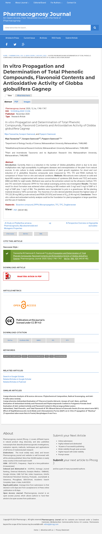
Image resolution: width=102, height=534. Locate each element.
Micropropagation (47, 205)
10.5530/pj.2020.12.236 (20, 111)
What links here (23, 95)
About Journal (21, 3)
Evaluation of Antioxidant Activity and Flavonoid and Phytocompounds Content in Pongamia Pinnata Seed (47, 403)
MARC (39, 340)
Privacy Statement (62, 530)
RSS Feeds (56, 38)
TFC (57, 205)
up (50, 223)
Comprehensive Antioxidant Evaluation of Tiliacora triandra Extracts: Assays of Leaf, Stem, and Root (45, 401)
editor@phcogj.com (51, 524)
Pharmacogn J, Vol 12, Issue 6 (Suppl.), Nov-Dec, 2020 (27, 55)
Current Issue (29, 38)
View (11, 95)
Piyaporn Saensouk (47, 134)
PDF (15, 210)
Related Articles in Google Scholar (17, 379)
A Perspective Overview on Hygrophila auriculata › (82, 224)
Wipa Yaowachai (11, 134)
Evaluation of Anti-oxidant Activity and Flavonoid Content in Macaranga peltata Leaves (39, 406)
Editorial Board (40, 3)
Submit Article (72, 38)
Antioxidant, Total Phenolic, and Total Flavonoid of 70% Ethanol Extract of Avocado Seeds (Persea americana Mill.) (51, 408)
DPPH (36, 205)
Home (8, 3)
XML (40, 234)
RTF (67, 340)
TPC (61, 205)
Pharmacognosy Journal (37, 14)
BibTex (25, 234)
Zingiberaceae (70, 205)
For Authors (56, 3)
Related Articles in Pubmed (14, 382)
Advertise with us (47, 530)
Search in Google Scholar (13, 376)
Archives (43, 38)
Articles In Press (12, 38)
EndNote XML (24, 340)
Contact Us (71, 3)
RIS (53, 340)
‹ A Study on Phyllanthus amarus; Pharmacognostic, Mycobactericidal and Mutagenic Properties (21, 226)
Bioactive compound (24, 205)
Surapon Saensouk (27, 134)
